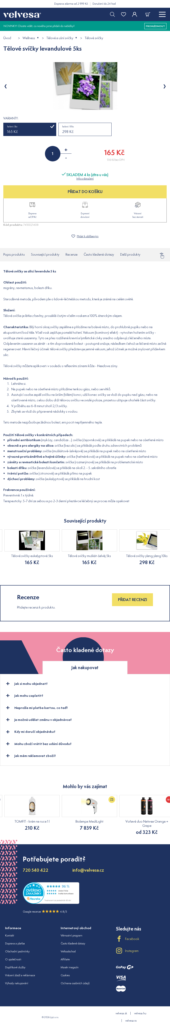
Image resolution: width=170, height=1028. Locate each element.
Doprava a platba (15, 943)
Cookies (65, 975)
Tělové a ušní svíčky (59, 38)
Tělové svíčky (94, 38)
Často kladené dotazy (99, 254)
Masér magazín (70, 967)
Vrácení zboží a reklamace (20, 975)
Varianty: (10, 118)
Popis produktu (14, 254)
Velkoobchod (68, 951)
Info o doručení (85, 178)
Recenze (71, 254)
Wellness (29, 38)
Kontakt (9, 935)
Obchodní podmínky (17, 951)
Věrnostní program (71, 935)
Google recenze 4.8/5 (45, 911)
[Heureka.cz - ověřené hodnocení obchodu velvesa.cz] (51, 903)
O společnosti (13, 959)
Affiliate (65, 959)
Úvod (7, 38)
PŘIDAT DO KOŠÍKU (85, 191)
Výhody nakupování (16, 983)
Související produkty (45, 254)
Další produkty (130, 254)
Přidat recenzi (132, 599)
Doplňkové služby (15, 967)
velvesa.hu (140, 1013)
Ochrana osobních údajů (75, 983)
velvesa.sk (121, 1013)
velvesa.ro (131, 1020)
